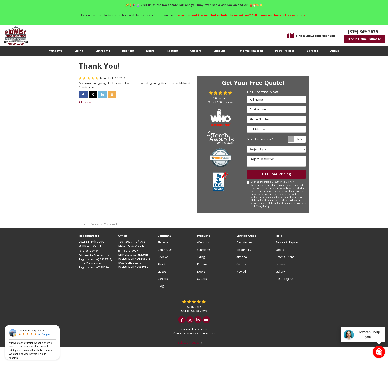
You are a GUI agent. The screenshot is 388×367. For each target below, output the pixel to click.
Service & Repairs (287, 242)
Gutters (202, 279)
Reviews (163, 257)
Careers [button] (312, 51)
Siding (201, 257)
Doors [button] (150, 51)
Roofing (202, 264)
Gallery (280, 271)
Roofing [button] (172, 51)
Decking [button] (128, 51)
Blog (161, 286)
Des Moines (244, 242)
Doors (201, 271)
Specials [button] (220, 51)
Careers (163, 279)
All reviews (86, 102)
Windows (203, 242)
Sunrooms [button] (102, 51)
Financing (282, 264)
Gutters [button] (195, 51)
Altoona (241, 257)
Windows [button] (55, 51)
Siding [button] (78, 51)
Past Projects (284, 279)
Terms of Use (299, 203)
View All (241, 271)
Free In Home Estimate (364, 39)
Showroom (165, 242)
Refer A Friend (285, 257)
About (162, 264)
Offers (280, 250)
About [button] (334, 51)
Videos (162, 271)
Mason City (243, 250)
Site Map (203, 329)
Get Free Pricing (276, 174)
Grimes (241, 264)
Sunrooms (204, 250)
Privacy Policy (262, 206)
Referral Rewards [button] (250, 51)
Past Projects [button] (285, 51)
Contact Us (165, 250)
